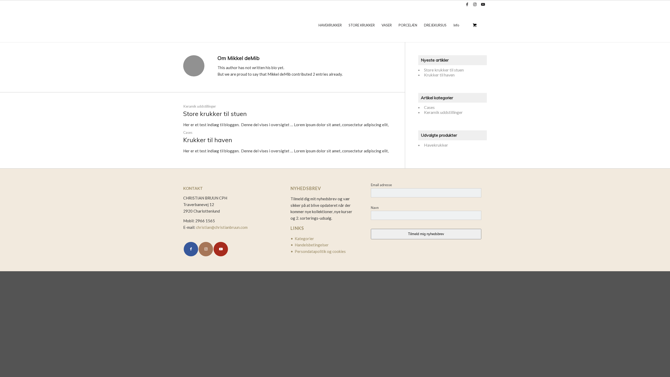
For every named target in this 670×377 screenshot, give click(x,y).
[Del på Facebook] (191, 249)
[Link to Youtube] (483, 4)
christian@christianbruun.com (222, 227)
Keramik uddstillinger (199, 106)
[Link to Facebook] (467, 4)
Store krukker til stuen (215, 114)
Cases (187, 132)
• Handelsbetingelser (310, 244)
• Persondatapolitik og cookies (318, 251)
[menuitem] (330, 25)
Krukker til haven (207, 140)
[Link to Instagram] (475, 4)
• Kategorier (302, 238)
